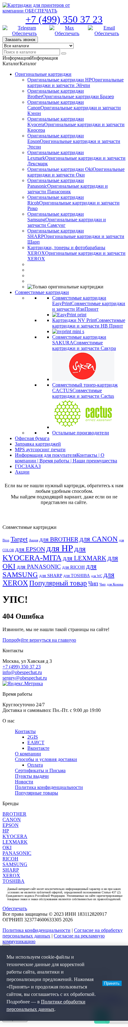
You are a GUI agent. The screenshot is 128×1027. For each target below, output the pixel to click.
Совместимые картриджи (42, 292)
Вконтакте (38, 748)
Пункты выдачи (32, 776)
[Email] (107, 30)
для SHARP (50, 575)
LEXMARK (15, 842)
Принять (112, 983)
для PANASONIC (39, 566)
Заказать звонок (20, 39)
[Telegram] (24, 30)
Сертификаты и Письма (40, 770)
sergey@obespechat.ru (24, 678)
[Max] (67, 30)
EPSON (10, 825)
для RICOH (73, 567)
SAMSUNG (14, 864)
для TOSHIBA (76, 575)
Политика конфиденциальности (49, 787)
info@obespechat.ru (22, 672)
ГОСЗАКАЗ (28, 466)
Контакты (25, 731)
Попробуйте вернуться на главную (39, 640)
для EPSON (30, 549)
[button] (30, 58)
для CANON (99, 539)
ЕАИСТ (35, 742)
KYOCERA (14, 836)
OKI (6, 847)
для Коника (115, 584)
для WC (96, 576)
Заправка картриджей (38, 444)
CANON (11, 819)
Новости (24, 781)
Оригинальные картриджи (43, 74)
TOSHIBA (13, 881)
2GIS (32, 737)
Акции (22, 472)
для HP (59, 548)
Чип (93, 583)
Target (19, 539)
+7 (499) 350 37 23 (64, 19)
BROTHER (14, 814)
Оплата (35, 765)
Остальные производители (80, 432)
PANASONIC (16, 853)
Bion (5, 540)
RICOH (10, 858)
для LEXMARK (84, 558)
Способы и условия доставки (46, 759)
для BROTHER (58, 539)
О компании (28, 753)
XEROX (11, 875)
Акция (33, 540)
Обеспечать (14, 908)
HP (5, 830)
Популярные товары (36, 792)
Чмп (102, 584)
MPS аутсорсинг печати (40, 449)
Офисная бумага (32, 438)
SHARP (10, 870)
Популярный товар (58, 583)
